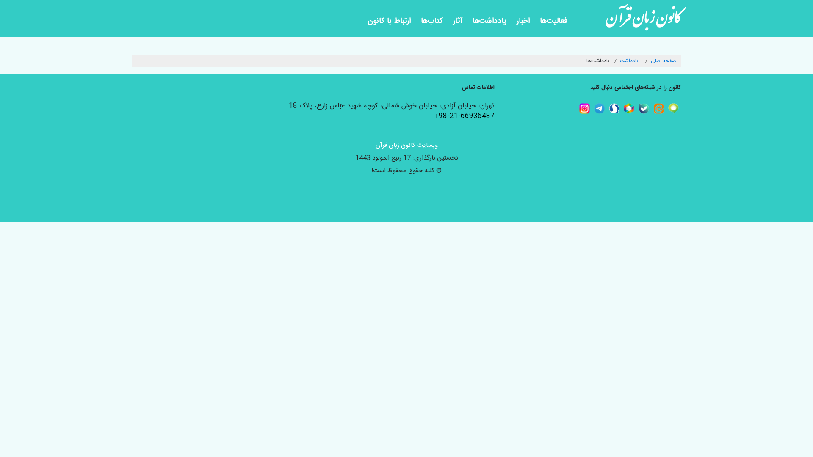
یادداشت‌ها (489, 21)
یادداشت (629, 61)
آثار (457, 21)
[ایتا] (663, 108)
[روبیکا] (634, 108)
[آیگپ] (678, 108)
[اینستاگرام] (589, 108)
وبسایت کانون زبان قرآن (407, 145)
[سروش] (619, 108)
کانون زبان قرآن (643, 21)
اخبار (523, 21)
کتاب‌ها (432, 21)
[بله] (649, 108)
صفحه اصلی (663, 61)
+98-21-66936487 (464, 116)
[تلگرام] (604, 108)
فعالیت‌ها (553, 21)
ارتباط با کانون (389, 21)
